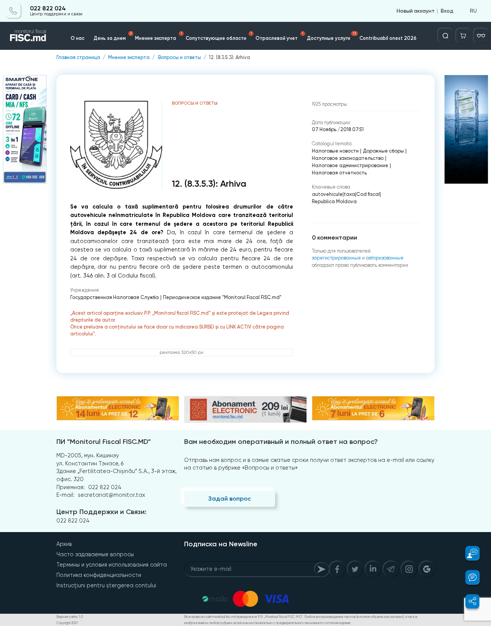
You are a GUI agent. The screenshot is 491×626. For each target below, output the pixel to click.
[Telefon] (13, 10)
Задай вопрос (229, 498)
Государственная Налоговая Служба (114, 297)
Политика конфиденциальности (98, 575)
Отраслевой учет (279, 36)
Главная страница (78, 57)
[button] (468, 553)
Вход (447, 11)
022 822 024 (48, 8)
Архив (64, 544)
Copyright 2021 (67, 623)
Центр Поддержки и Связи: (101, 512)
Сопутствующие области (219, 36)
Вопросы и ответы (179, 57)
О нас (77, 38)
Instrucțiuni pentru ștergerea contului (106, 585)
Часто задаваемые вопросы (95, 554)
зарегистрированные (336, 258)
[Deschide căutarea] (445, 35)
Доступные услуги (331, 36)
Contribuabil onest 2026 (388, 38)
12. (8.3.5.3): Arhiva (229, 57)
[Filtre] (481, 35)
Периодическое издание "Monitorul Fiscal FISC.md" (222, 297)
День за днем (113, 36)
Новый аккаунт (416, 11)
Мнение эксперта (158, 36)
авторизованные (385, 258)
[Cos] (463, 35)
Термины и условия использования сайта (111, 565)
